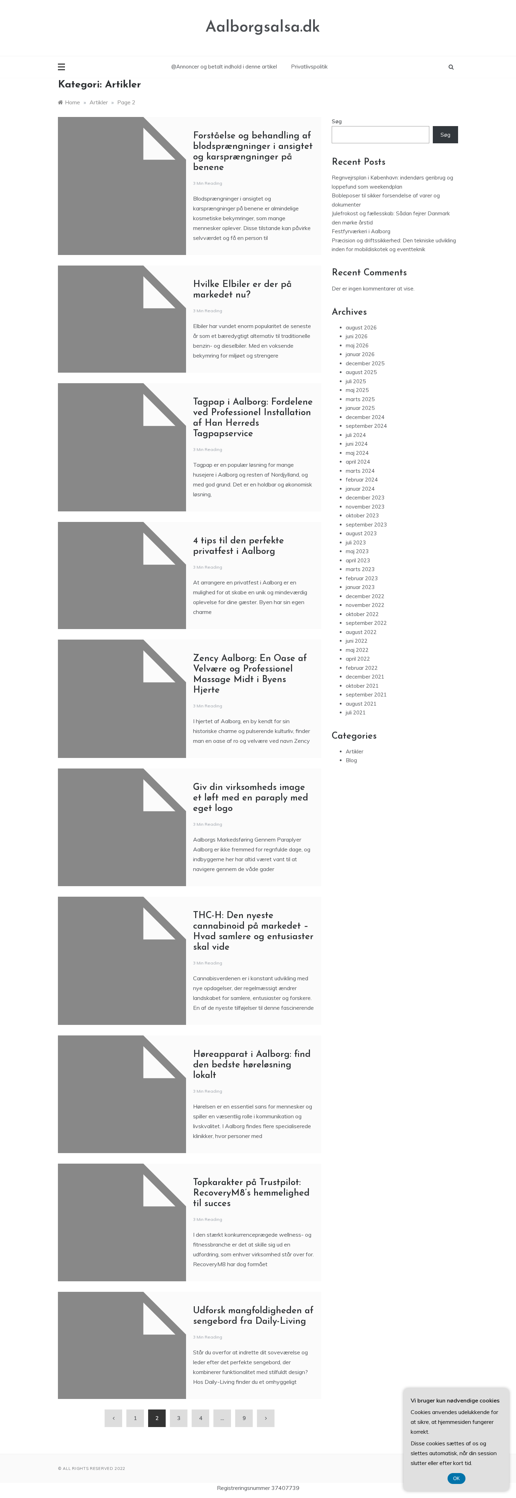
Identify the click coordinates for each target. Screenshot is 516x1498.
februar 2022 (362, 668)
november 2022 (365, 605)
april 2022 (358, 658)
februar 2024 (362, 479)
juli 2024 (356, 435)
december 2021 (365, 676)
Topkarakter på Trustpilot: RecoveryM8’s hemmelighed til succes (251, 1193)
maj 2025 (357, 390)
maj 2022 (357, 650)
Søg (337, 121)
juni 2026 (357, 336)
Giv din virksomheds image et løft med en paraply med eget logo (250, 798)
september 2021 (366, 694)
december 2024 (365, 417)
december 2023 (365, 497)
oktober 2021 (362, 685)
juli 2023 (356, 542)
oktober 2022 (362, 614)
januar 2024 (360, 488)
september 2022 (366, 623)
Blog (351, 760)
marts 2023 (360, 569)
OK (456, 1478)
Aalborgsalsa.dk (262, 27)
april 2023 (358, 560)
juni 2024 (357, 443)
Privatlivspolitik (309, 66)
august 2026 (361, 327)
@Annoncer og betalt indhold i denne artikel (224, 66)
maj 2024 (357, 453)
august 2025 (361, 372)
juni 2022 (357, 640)
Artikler (354, 751)
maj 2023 (357, 551)
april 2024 (358, 461)
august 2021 (361, 703)
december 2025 (365, 363)
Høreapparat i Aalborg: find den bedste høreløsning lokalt (252, 1065)
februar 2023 (362, 578)
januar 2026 (360, 354)
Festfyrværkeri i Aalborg (361, 231)
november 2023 (365, 506)
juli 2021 (356, 712)
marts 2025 (360, 399)
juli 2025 (356, 381)
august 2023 (361, 533)
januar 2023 (360, 587)
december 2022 (365, 596)
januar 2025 (360, 408)
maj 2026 (357, 345)
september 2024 (366, 426)
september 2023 (366, 524)
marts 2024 (360, 470)
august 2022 (361, 632)
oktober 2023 (362, 515)
